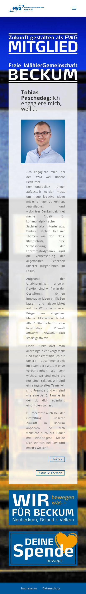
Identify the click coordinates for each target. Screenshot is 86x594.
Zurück (57, 459)
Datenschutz (51, 588)
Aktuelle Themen (50, 473)
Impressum (29, 588)
